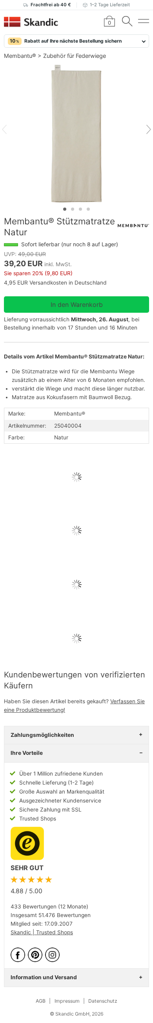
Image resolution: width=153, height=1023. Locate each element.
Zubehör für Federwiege (74, 55)
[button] (76, 41)
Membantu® (20, 55)
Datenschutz (102, 1001)
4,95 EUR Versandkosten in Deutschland (55, 282)
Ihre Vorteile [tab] (27, 753)
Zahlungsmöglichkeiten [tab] (42, 735)
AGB (41, 1001)
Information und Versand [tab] (44, 977)
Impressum (67, 1001)
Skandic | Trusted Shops (42, 932)
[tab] (64, 209)
